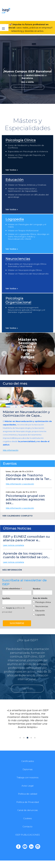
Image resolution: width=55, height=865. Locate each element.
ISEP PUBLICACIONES (27, 834)
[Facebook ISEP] (18, 846)
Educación (15, 180)
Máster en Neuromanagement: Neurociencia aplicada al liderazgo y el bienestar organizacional (26, 310)
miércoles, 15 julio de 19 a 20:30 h (21, 492)
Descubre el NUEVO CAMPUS (27, 87)
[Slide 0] (23, 372)
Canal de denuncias (27, 810)
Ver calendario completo (17, 516)
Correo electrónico (12, 588)
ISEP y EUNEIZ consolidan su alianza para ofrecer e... (26, 538)
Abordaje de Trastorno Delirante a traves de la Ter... (28, 477)
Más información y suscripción (20, 484)
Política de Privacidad (27, 802)
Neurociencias (18, 259)
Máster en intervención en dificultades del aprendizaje (28, 195)
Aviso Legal (27, 785)
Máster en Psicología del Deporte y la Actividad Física (26, 156)
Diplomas (27, 769)
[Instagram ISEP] (37, 846)
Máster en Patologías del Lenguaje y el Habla (27, 225)
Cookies (27, 818)
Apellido (6, 598)
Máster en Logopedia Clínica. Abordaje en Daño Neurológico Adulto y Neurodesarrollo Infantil (28, 236)
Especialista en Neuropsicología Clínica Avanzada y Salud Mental (27, 265)
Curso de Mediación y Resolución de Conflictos (26, 146)
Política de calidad (27, 793)
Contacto (27, 826)
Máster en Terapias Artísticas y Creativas (27, 185)
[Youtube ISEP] (24, 846)
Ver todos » (12, 170)
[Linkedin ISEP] (31, 846)
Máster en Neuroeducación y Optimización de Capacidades (22, 189)
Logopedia (15, 219)
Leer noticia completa (13, 545)
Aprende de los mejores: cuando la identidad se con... (26, 555)
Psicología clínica (43, 602)
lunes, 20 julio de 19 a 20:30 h (19, 471)
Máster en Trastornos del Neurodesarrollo (28, 273)
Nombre (36, 589)
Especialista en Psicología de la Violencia (28, 151)
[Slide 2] (29, 372)
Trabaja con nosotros (27, 777)
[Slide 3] (32, 372)
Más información (10, 450)
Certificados (27, 761)
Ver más (28, 367)
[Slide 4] (35, 738)
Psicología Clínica (21, 140)
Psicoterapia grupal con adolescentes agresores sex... (25, 499)
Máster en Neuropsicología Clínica (25, 270)
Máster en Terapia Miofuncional (23, 230)
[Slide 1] (26, 372)
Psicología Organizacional (18, 300)
